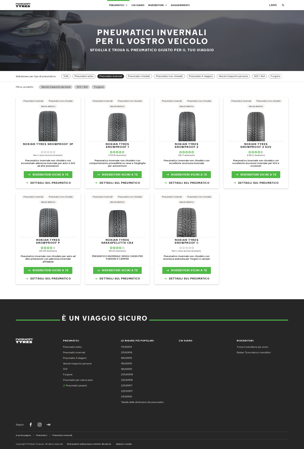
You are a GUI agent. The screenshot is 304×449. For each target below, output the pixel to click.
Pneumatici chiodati (139, 76)
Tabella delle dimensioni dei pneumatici (142, 402)
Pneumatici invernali (74, 352)
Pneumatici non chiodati (169, 76)
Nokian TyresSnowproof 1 (117, 145)
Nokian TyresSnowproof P (48, 241)
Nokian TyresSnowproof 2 (187, 145)
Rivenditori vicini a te (51, 174)
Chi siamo (137, 5)
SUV (65, 369)
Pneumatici (116, 5)
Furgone (275, 76)
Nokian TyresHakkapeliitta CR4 (117, 241)
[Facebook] (30, 424)
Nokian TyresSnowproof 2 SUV (256, 145)
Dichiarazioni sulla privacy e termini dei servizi (89, 444)
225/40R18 (127, 380)
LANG (273, 5)
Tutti (66, 76)
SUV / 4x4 (259, 76)
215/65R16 (126, 396)
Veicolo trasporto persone (233, 76)
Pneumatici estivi (84, 76)
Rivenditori (156, 5)
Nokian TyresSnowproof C (187, 241)
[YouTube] (48, 424)
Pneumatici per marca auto (78, 380)
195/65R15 (126, 363)
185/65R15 (126, 358)
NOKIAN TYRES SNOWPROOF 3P (48, 144)
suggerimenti (180, 5)
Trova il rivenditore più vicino (252, 347)
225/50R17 (127, 391)
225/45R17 (126, 385)
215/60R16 (126, 352)
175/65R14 (126, 347)
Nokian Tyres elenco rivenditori (254, 352)
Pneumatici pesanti (76, 385)
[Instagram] (39, 424)
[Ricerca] (283, 5)
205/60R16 (127, 374)
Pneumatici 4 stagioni (201, 76)
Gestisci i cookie (124, 444)
